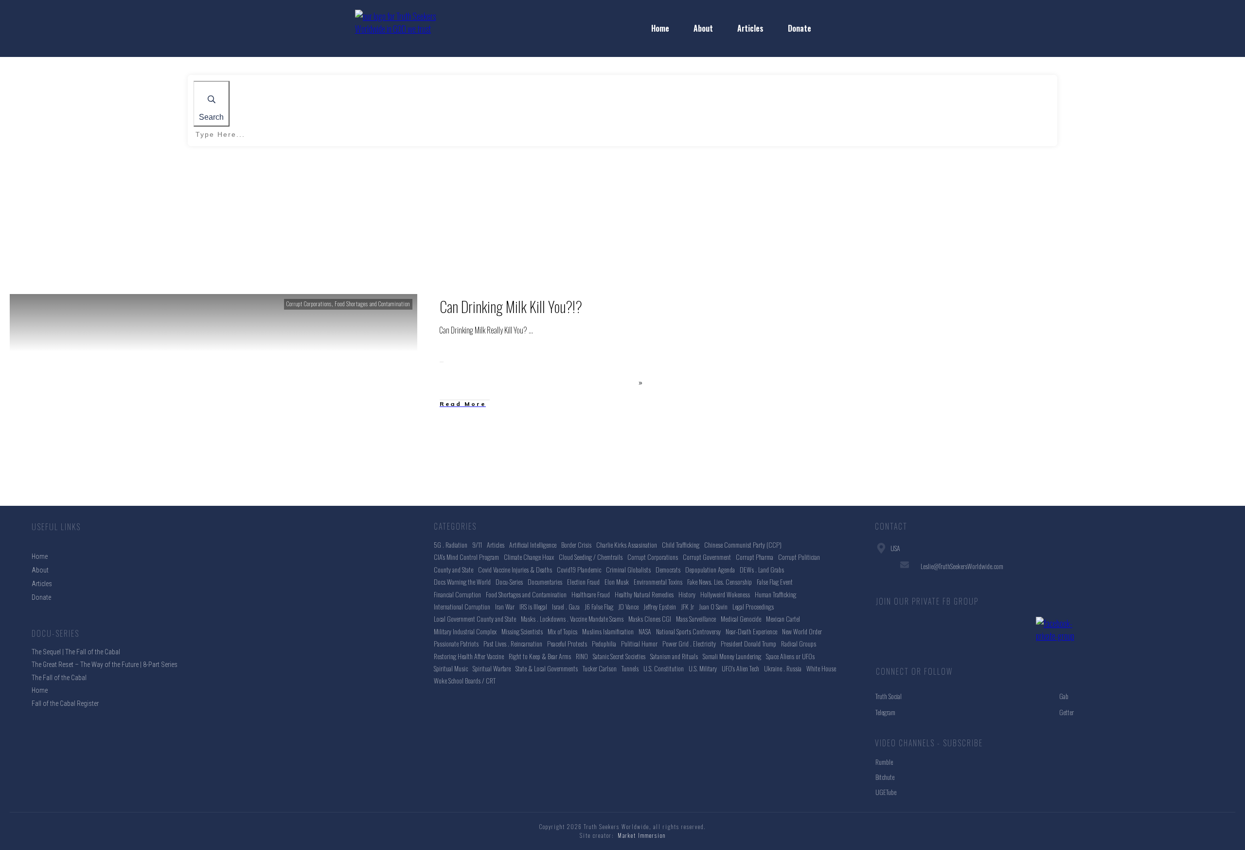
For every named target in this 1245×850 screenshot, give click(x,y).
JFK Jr (687, 606)
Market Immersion (642, 835)
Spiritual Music (451, 668)
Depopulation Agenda (710, 569)
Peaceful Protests (567, 643)
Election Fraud (583, 581)
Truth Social (888, 696)
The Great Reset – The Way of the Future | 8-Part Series (105, 664)
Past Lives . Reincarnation (512, 643)
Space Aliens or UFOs (790, 656)
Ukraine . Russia (782, 668)
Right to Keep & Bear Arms (540, 656)
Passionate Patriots (456, 643)
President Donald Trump (748, 643)
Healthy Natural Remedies (644, 594)
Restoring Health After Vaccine (469, 656)
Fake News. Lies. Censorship (719, 581)
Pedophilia (604, 643)
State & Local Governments (547, 668)
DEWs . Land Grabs (762, 569)
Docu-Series (509, 581)
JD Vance (628, 606)
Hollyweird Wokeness (725, 594)
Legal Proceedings (753, 606)
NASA (645, 631)
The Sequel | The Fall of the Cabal (76, 652)
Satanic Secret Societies (619, 656)
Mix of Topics (562, 631)
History (686, 594)
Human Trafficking (775, 594)
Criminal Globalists (628, 569)
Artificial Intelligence (532, 544)
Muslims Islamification (608, 631)
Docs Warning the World (462, 581)
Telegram (885, 712)
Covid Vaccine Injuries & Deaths (515, 569)
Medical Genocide (741, 618)
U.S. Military (703, 668)
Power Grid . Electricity (689, 643)
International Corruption (462, 606)
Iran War (505, 606)
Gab (1063, 696)
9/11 (477, 544)
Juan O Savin (713, 606)
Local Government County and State (475, 618)
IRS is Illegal (533, 606)
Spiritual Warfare (492, 668)
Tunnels (630, 668)
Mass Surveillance (696, 618)
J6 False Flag (599, 606)
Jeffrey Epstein (659, 606)
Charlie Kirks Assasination (626, 544)
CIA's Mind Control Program (466, 557)
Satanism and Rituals (674, 656)
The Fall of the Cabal (59, 678)
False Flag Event (775, 581)
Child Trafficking (680, 544)
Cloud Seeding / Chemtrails (590, 557)
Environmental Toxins (658, 581)
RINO (582, 656)
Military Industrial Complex (465, 631)
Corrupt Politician (799, 557)
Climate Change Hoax (529, 557)
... (531, 330)
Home (40, 690)
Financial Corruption (457, 594)
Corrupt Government (707, 557)
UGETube (885, 792)
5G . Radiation (450, 544)
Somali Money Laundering (732, 656)
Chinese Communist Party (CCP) (743, 544)
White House (821, 668)
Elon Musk (617, 581)
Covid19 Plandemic (579, 569)
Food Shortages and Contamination (372, 304)
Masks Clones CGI (649, 618)
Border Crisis (576, 544)
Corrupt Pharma (754, 557)
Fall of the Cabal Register (65, 703)
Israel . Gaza (566, 606)
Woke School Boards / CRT (465, 680)
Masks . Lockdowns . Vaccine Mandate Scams (572, 618)
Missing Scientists (522, 631)
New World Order (802, 631)
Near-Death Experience (751, 631)
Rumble (884, 762)
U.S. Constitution (663, 668)
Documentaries (545, 581)
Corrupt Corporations (309, 304)
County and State (453, 569)
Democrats (668, 569)
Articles (495, 544)
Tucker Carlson (600, 668)
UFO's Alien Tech (740, 668)
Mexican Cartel (783, 618)
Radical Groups (798, 643)
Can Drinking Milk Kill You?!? (511, 306)
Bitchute (884, 777)
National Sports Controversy (688, 631)
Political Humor (639, 643)
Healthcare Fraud (590, 594)
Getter (1066, 712)
